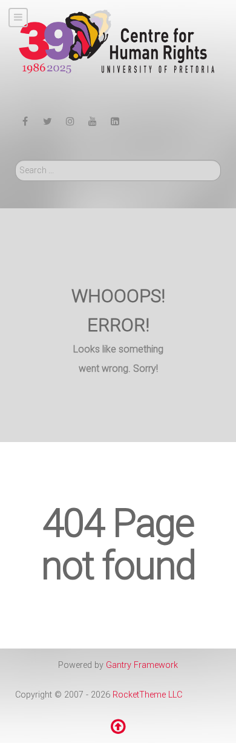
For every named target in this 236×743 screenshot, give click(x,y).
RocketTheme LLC (147, 695)
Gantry (142, 665)
